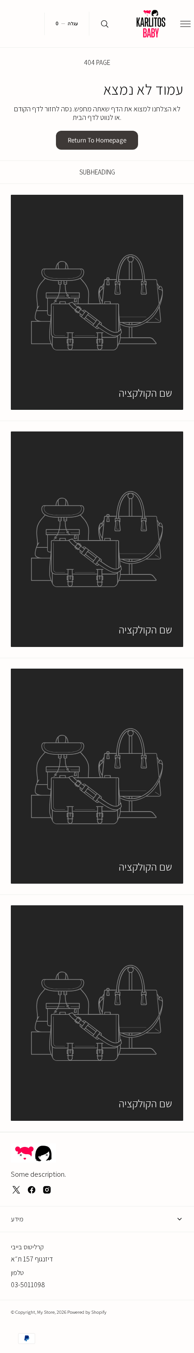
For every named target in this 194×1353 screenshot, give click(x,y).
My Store (46, 1312)
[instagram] (47, 1189)
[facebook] (31, 1189)
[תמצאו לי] (104, 23)
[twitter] (16, 1189)
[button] (188, 23)
